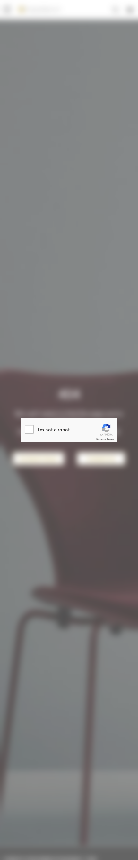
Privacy (100, 439)
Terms (110, 439)
